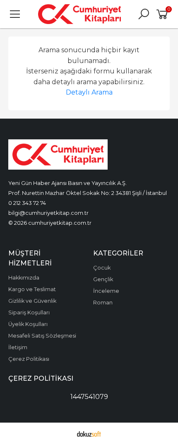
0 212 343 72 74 (27, 202)
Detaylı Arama (89, 92)
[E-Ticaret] (89, 434)
